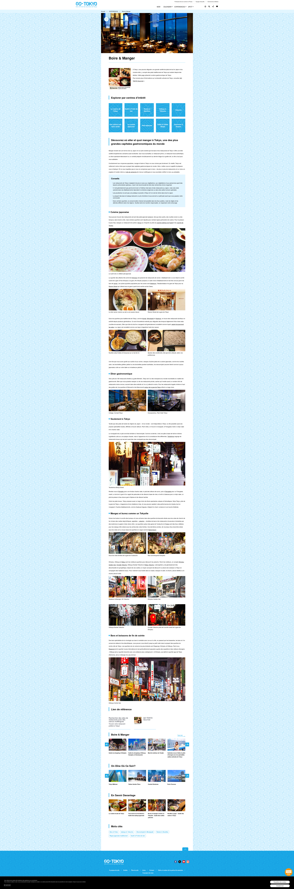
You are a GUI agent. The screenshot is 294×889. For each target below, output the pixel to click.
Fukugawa (168, 491)
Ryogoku (121, 491)
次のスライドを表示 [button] (187, 744)
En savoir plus (7, 885)
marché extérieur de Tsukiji (165, 223)
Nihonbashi (150, 318)
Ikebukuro (153, 283)
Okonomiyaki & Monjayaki (144, 832)
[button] (167, 7)
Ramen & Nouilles (162, 832)
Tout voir (180, 735)
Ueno (167, 524)
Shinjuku (134, 278)
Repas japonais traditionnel (119, 836)
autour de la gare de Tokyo (152, 387)
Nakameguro (152, 530)
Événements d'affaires (213, 1)
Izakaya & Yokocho (127, 832)
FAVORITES (217, 6)
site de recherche (131, 172)
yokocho (141, 521)
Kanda (144, 318)
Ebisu (123, 562)
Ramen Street (113, 286)
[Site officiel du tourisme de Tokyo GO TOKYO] (86, 5)
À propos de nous (148, 873)
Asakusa (158, 318)
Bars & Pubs (114, 832)
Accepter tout (280, 885)
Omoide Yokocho (122, 565)
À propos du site (114, 870)
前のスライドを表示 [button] (107, 744)
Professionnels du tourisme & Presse (183, 1)
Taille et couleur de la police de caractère (170, 870)
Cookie (125, 870)
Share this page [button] (213, 6)
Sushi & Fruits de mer (138, 836)
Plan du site (134, 870)
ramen (116, 283)
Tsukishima (170, 436)
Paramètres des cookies (280, 882)
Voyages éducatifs (200, 1)
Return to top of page (185, 849)
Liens (144, 870)
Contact (151, 870)
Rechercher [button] (209, 6)
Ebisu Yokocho (149, 565)
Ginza (139, 223)
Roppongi (112, 649)
